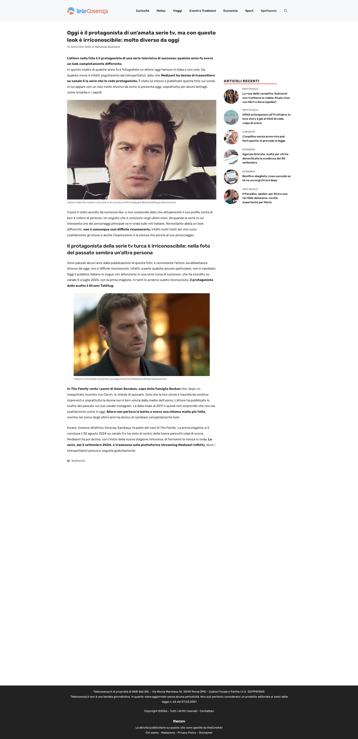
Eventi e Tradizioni (202, 10)
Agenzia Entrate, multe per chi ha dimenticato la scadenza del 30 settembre (265, 158)
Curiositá (142, 10)
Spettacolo (269, 10)
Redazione (168, 732)
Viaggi (177, 10)
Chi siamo (152, 732)
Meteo (161, 10)
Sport (249, 10)
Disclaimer (206, 732)
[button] (285, 10)
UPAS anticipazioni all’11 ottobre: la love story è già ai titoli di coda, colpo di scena (266, 119)
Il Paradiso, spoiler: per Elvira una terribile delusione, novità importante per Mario (265, 198)
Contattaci (207, 711)
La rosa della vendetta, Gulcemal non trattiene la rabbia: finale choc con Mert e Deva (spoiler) (266, 98)
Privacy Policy (187, 732)
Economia (230, 10)
